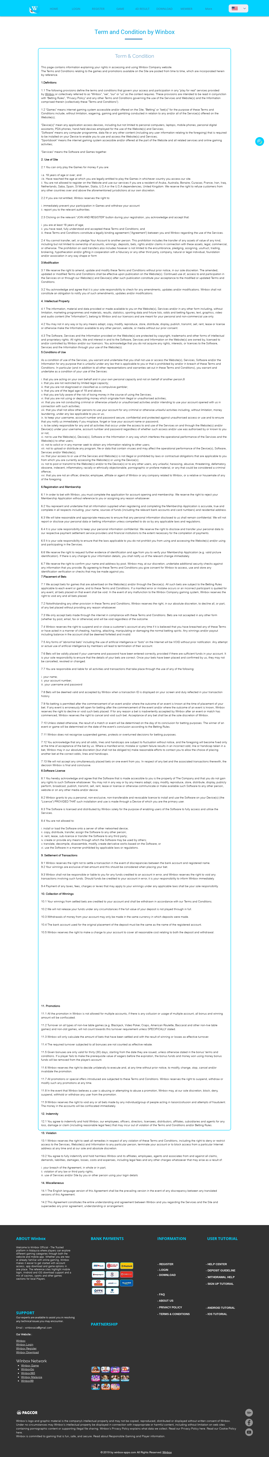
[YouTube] (249, 1432)
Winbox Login (24, 1344)
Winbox (49, 94)
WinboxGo (27, 1369)
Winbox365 (28, 1373)
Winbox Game (30, 1365)
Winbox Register (26, 1348)
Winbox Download (27, 1352)
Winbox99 (27, 1381)
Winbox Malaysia (31, 1377)
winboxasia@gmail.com (38, 1327)
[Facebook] (249, 1422)
